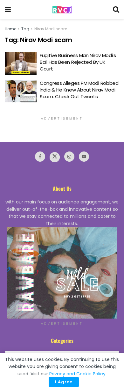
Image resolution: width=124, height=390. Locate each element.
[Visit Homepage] (62, 9)
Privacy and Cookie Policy (77, 374)
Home (10, 29)
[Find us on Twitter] (55, 157)
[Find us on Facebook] (40, 156)
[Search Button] (116, 9)
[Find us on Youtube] (84, 156)
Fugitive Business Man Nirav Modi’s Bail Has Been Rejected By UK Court (78, 62)
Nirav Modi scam (50, 29)
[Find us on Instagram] (69, 156)
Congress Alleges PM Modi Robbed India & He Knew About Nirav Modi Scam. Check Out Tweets (79, 90)
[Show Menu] (8, 9)
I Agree (63, 382)
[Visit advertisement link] (62, 273)
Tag (25, 29)
